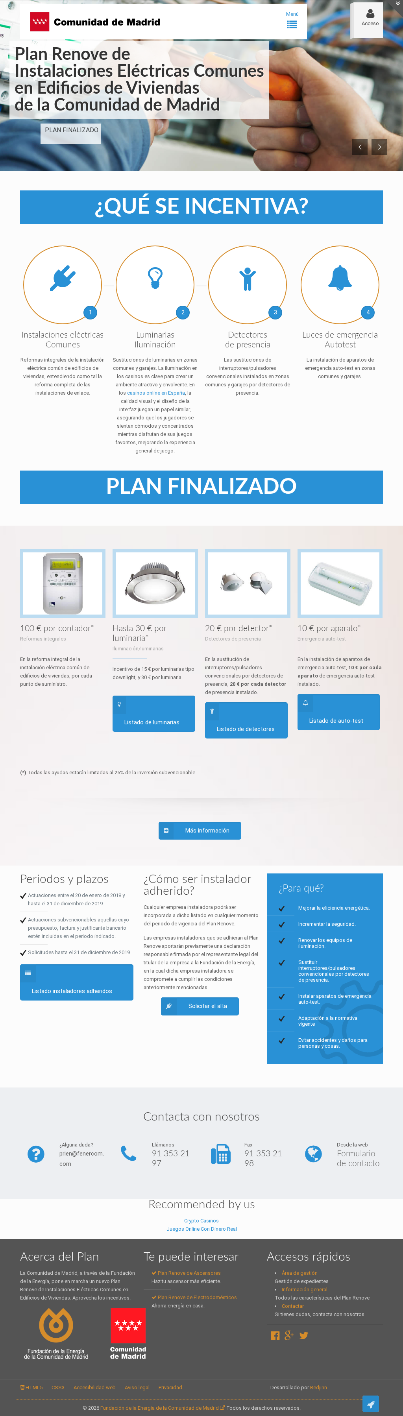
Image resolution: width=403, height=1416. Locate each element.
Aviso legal (137, 1387)
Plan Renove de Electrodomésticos (197, 1297)
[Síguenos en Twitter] (304, 1337)
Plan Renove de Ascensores (189, 1273)
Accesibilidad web (95, 1387)
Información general (304, 1289)
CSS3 (58, 1387)
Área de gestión (300, 1273)
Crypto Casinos (201, 1221)
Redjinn (318, 1387)
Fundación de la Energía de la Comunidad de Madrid (160, 1408)
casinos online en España (156, 393)
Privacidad (170, 1387)
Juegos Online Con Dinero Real (201, 1229)
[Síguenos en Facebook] (275, 1337)
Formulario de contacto (358, 1159)
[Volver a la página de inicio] (98, 21)
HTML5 (33, 1387)
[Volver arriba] (370, 1404)
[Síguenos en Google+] (289, 1337)
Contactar (293, 1306)
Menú (292, 14)
